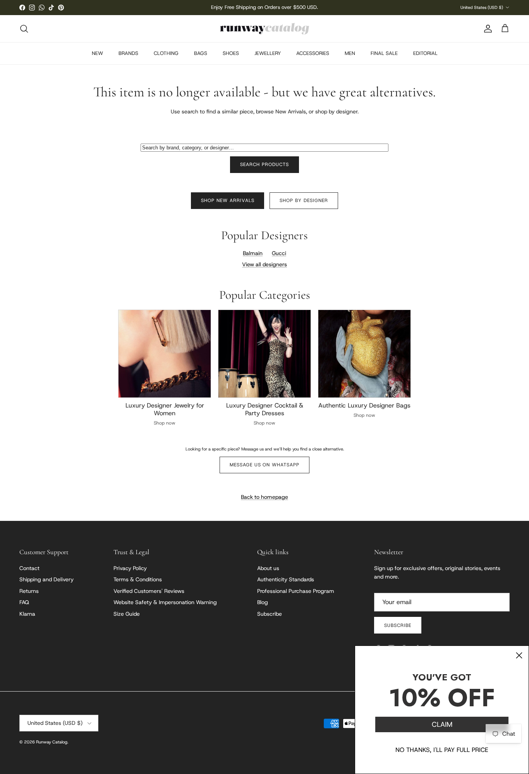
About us (268, 568)
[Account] (486, 28)
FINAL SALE (384, 53)
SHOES (231, 53)
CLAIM (442, 724)
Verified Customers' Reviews (148, 590)
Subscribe (269, 613)
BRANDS (128, 53)
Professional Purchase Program (295, 590)
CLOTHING (166, 53)
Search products (264, 164)
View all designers (264, 264)
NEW (97, 53)
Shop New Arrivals (227, 200)
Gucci (279, 253)
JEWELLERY (267, 53)
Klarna (27, 613)
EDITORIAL (425, 53)
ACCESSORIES (312, 53)
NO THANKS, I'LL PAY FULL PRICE (441, 750)
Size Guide (126, 613)
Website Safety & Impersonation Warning (165, 602)
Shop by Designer (304, 200)
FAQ (24, 602)
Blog (262, 602)
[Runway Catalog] (264, 28)
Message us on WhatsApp (264, 465)
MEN (350, 53)
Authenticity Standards (285, 579)
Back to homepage (264, 496)
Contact (29, 568)
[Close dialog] (519, 655)
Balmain (253, 253)
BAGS (200, 53)
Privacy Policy (130, 568)
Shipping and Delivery (46, 579)
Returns (29, 590)
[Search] (24, 28)
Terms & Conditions (137, 579)
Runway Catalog (51, 742)
